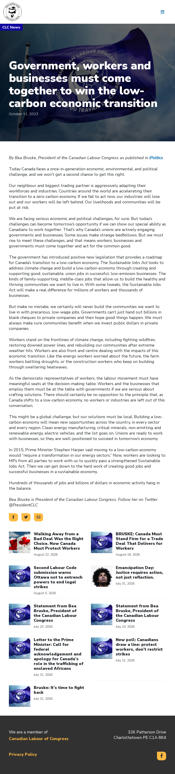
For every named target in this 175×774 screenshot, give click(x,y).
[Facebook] (161, 756)
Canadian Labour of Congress (38, 738)
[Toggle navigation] (164, 12)
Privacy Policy (23, 754)
